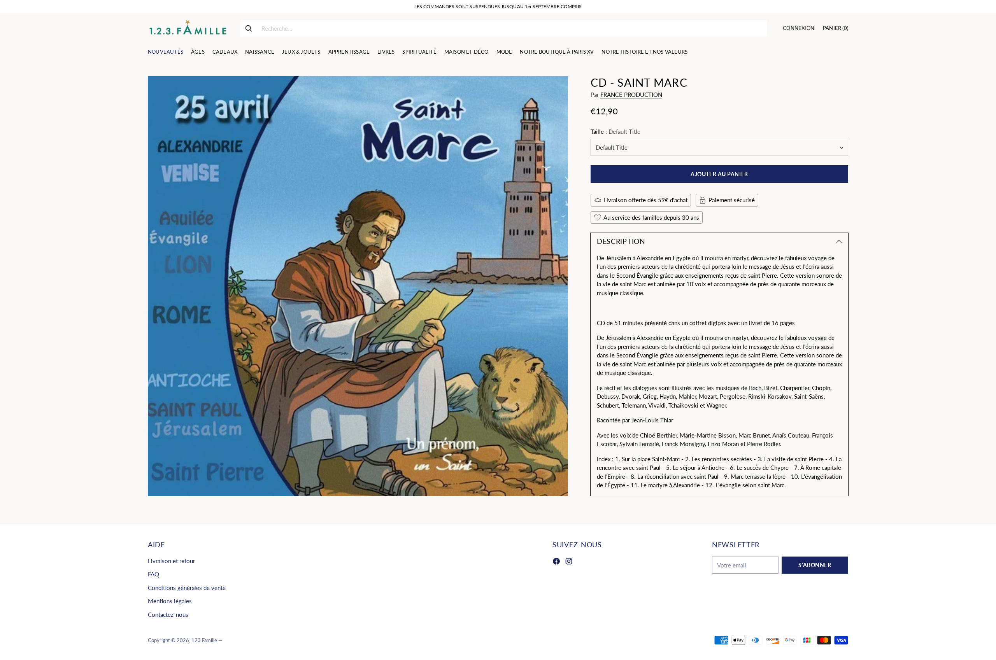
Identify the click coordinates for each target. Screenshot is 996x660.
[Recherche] (248, 28)
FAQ (153, 574)
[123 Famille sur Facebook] (556, 562)
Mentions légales (170, 600)
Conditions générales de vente (187, 587)
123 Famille (204, 640)
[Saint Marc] (358, 286)
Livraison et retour (171, 560)
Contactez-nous (168, 614)
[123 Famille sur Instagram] (568, 562)
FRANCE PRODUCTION (631, 94)
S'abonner (814, 565)
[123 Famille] (188, 28)
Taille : (615, 131)
